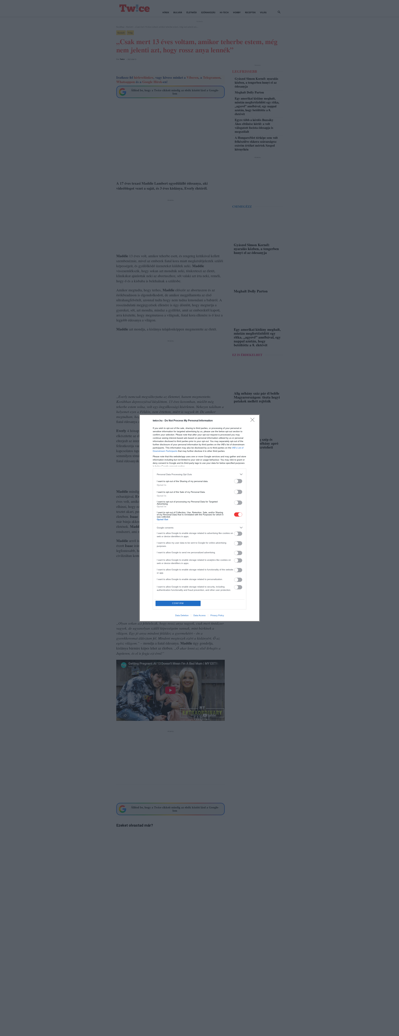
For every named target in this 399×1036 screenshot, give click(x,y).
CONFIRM (178, 603)
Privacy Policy (217, 615)
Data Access (199, 615)
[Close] (253, 421)
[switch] (238, 481)
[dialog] (199, 518)
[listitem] (199, 474)
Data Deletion (182, 615)
